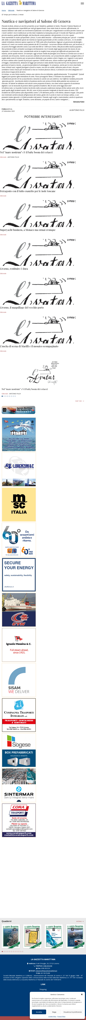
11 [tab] (20, 951)
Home (4, 10)
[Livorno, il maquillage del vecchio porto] (43, 291)
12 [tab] (22, 951)
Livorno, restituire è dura (14, 268)
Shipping (43, 989)
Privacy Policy (61, 1016)
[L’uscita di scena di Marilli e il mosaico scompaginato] (43, 330)
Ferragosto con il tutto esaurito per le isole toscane (27, 191)
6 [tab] (11, 396)
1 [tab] (2, 396)
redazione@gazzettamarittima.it (46, 971)
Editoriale (11, 10)
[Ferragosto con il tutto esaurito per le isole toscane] (43, 175)
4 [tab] (7, 396)
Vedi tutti (78, 401)
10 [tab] (18, 951)
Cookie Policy (52, 1016)
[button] (82, 994)
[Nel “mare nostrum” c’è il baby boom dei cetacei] (43, 136)
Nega (54, 1012)
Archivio (79, 921)
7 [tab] (13, 396)
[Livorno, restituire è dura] (43, 252)
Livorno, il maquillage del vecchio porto (22, 307)
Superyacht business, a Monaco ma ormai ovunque (27, 229)
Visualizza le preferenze (73, 1012)
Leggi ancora (43, 391)
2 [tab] (4, 396)
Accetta (39, 1012)
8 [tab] (15, 396)
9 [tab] (17, 951)
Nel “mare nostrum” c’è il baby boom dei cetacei (26, 152)
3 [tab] (5, 396)
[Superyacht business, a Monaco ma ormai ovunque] (43, 213)
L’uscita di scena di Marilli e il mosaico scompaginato (29, 346)
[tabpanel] (43, 391)
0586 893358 (47, 966)
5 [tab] (9, 396)
